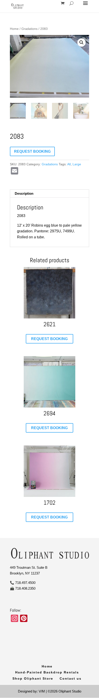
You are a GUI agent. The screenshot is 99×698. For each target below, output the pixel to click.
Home (14, 29)
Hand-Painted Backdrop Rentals (47, 672)
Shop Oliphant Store (32, 678)
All (69, 164)
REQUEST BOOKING (32, 151)
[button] (81, 42)
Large (77, 164)
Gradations (29, 29)
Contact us (71, 678)
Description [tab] (24, 193)
